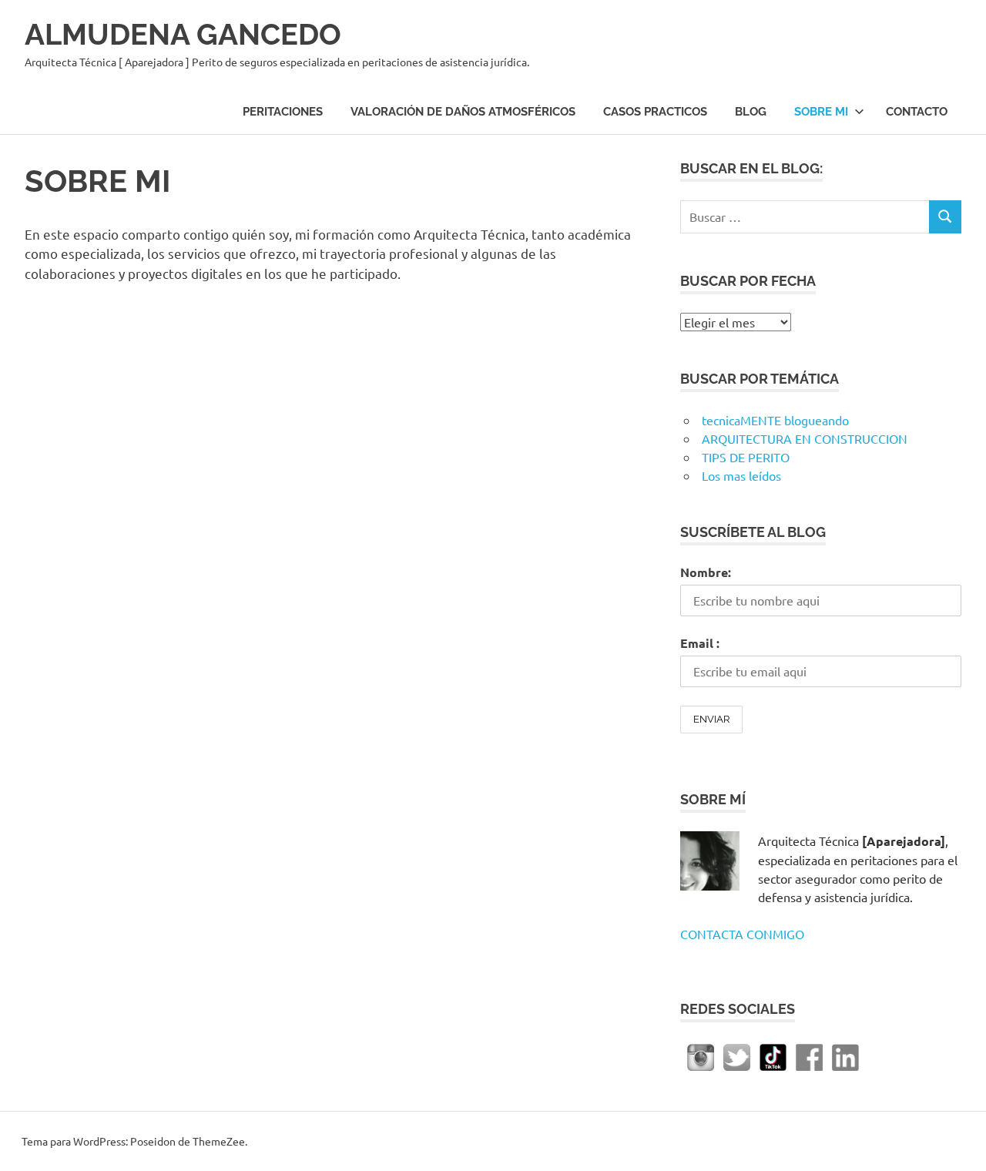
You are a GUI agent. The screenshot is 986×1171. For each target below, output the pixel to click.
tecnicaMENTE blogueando (775, 420)
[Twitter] (736, 1055)
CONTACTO (916, 112)
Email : (699, 643)
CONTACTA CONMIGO (742, 933)
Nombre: (705, 572)
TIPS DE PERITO (746, 457)
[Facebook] (809, 1055)
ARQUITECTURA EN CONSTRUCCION (804, 438)
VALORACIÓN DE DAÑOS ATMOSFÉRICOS (462, 112)
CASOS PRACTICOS (655, 112)
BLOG (750, 112)
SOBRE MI (821, 112)
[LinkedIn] (845, 1055)
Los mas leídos (741, 475)
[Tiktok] (773, 1055)
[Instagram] (700, 1055)
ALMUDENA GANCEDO (183, 34)
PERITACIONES (283, 112)
